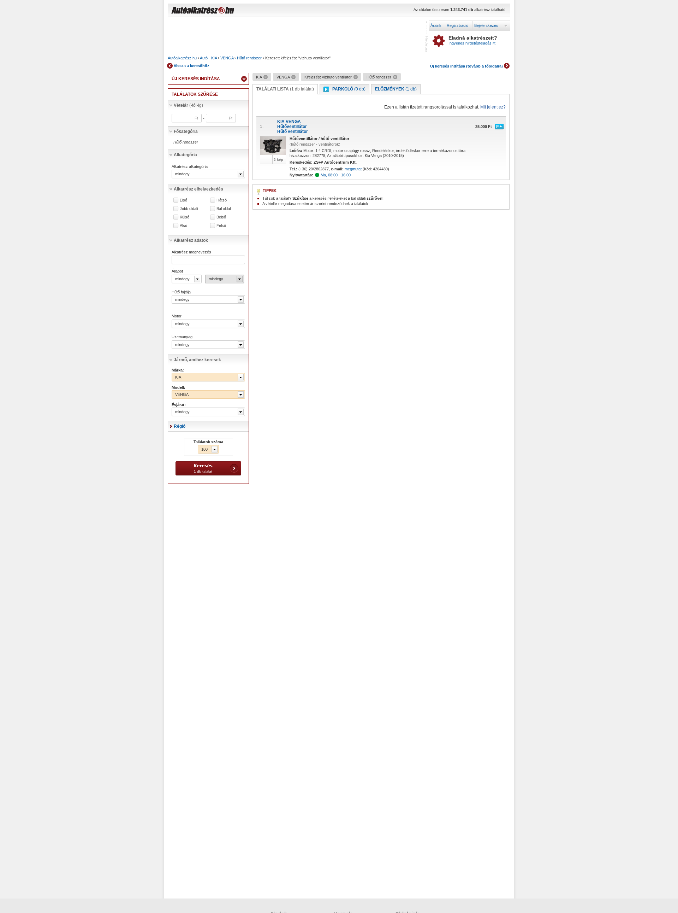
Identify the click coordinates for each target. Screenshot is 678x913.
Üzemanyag (182, 337)
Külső (184, 217)
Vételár (188, 105)
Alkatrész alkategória (190, 166)
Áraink (435, 25)
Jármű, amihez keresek (197, 359)
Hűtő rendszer (249, 58)
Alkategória (185, 154)
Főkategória (186, 131)
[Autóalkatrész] (227, 11)
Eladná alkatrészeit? (472, 40)
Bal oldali (223, 209)
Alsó (183, 226)
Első (183, 200)
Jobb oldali (189, 209)
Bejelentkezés (486, 25)
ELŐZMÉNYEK (396, 89)
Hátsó (221, 200)
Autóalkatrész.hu (182, 58)
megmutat (353, 169)
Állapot (177, 271)
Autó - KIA (208, 58)
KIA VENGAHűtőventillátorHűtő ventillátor (292, 126)
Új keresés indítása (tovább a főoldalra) (466, 66)
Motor (177, 316)
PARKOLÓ (348, 89)
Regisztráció (457, 25)
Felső (221, 226)
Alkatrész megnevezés (191, 252)
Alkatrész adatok (191, 240)
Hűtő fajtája (181, 292)
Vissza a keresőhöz (191, 66)
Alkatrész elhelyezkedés (198, 189)
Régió (179, 426)
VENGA (226, 58)
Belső (221, 217)
